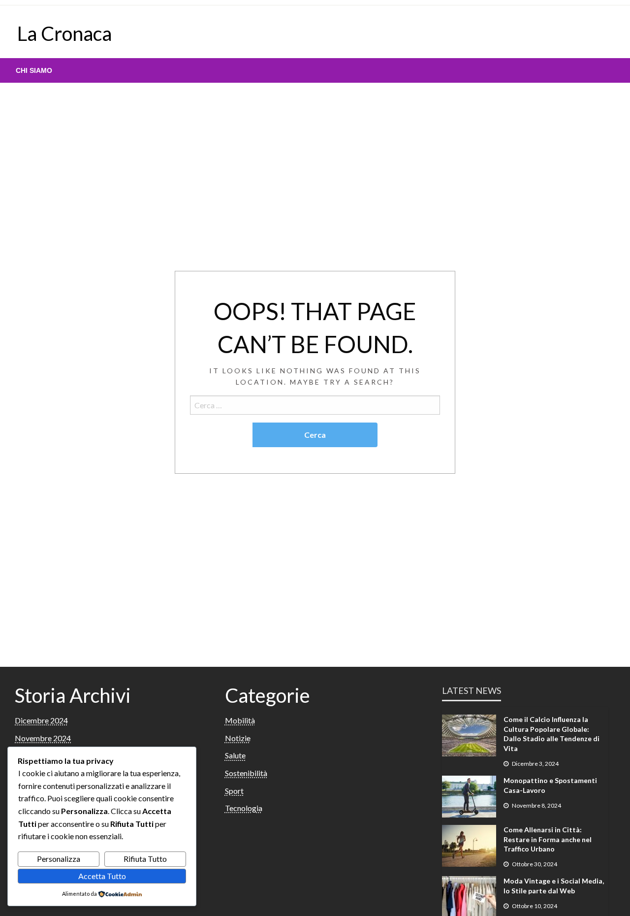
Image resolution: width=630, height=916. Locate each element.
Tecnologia (243, 808)
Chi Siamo (34, 70)
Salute (235, 755)
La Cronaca (64, 33)
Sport (234, 790)
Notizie (238, 738)
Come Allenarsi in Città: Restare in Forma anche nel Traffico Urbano (548, 839)
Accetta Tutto (102, 876)
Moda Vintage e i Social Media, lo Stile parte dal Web (554, 886)
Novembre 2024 (43, 738)
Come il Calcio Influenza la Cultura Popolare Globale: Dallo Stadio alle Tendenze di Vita (551, 733)
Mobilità (240, 720)
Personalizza (58, 858)
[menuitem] (34, 70)
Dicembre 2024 (41, 720)
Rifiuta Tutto (145, 858)
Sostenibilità (246, 773)
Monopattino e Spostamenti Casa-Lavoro (550, 785)
